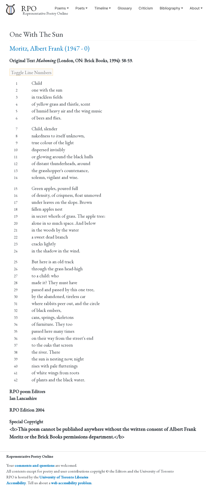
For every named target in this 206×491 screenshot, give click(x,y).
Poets (80, 8)
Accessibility (16, 482)
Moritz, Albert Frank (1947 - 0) (49, 48)
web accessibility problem (71, 482)
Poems (60, 8)
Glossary (125, 8)
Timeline (101, 8)
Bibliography (170, 8)
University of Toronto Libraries (63, 477)
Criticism (146, 8)
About (195, 8)
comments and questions (35, 465)
